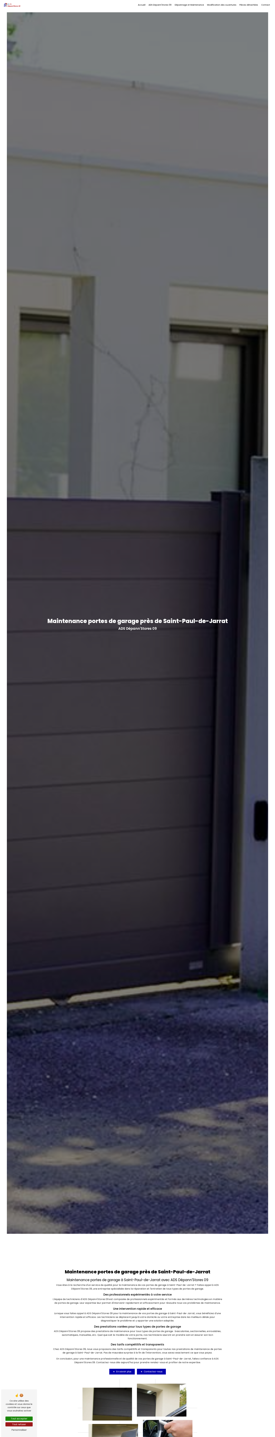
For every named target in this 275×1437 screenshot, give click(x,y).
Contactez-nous (153, 1371)
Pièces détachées (248, 4)
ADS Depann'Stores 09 (160, 4)
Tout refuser (19, 1424)
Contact (265, 4)
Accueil (141, 4)
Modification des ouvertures (221, 4)
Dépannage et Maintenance (189, 4)
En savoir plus (123, 1371)
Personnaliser (19, 1430)
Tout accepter (19, 1418)
